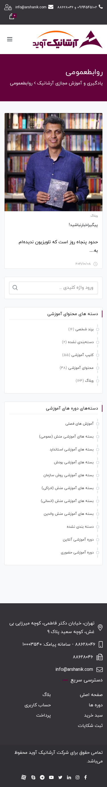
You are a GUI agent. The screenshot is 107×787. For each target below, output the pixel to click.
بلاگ (47, 695)
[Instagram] (78, 778)
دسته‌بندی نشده (81, 342)
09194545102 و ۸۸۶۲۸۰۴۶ (77, 7)
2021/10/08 (83, 264)
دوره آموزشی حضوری (77, 552)
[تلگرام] (42, 778)
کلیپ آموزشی (82, 355)
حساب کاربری (38, 705)
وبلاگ (94, 215)
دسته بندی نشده (80, 526)
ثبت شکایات (90, 726)
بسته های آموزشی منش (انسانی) (67, 501)
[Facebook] (85, 778)
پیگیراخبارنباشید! (83, 225)
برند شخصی (84, 329)
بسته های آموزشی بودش (74, 462)
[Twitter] (60, 778)
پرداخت (43, 715)
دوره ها (96, 705)
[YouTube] (51, 778)
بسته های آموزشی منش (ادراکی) (68, 488)
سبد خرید (93, 715)
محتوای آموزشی (81, 368)
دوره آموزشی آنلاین (78, 539)
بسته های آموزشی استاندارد (72, 449)
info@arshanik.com (31, 7)
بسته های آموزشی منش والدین (69, 514)
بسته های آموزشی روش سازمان (68, 475)
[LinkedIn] (69, 778)
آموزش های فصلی (79, 423)
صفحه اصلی (91, 695)
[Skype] (33, 778)
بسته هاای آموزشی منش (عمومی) (66, 436)
